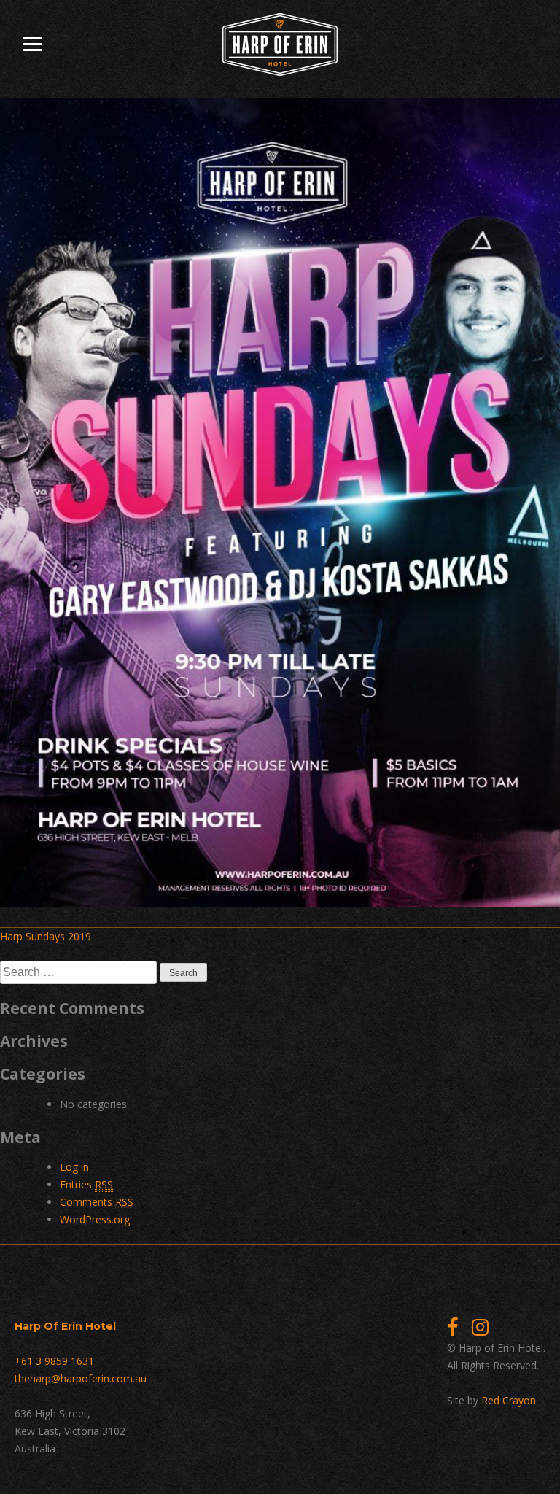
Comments (96, 1202)
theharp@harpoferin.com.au (81, 1378)
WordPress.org (95, 1219)
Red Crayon (508, 1400)
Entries (86, 1184)
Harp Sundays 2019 (45, 936)
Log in (74, 1167)
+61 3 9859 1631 (54, 1361)
